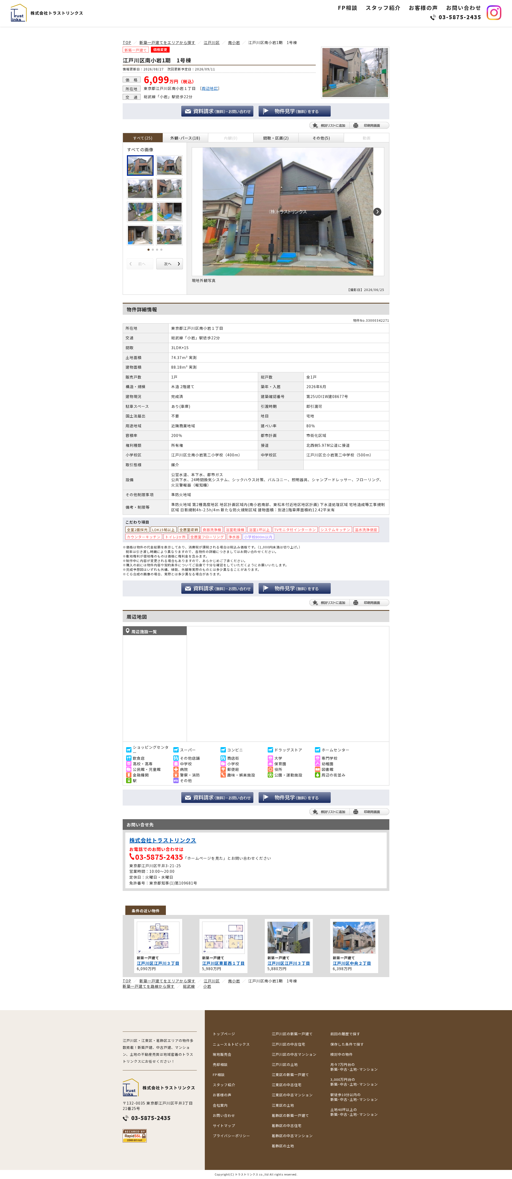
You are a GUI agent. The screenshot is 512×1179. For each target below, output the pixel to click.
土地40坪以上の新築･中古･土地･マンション (354, 1112)
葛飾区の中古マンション (292, 1135)
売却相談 (220, 1064)
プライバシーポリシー (231, 1135)
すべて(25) (143, 138)
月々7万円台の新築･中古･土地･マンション (354, 1067)
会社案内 (220, 1105)
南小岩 (234, 42)
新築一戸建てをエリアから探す (167, 42)
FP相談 (348, 7)
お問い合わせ (463, 7)
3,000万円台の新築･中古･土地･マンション (354, 1082)
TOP (127, 42)
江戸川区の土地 (285, 1064)
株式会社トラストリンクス (162, 840)
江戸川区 (212, 42)
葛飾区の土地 (283, 1146)
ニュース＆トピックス (231, 1044)
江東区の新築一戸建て (290, 1074)
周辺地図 (210, 88)
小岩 (207, 986)
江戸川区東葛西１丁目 (223, 963)
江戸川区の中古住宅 (288, 1044)
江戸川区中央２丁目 (352, 963)
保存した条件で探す (347, 1044)
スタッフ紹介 (383, 7)
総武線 (189, 986)
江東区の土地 (283, 1105)
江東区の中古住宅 (287, 1084)
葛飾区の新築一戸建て (290, 1115)
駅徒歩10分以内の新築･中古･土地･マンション (354, 1097)
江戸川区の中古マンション (294, 1054)
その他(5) (321, 138)
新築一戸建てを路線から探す (149, 986)
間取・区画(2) (276, 138)
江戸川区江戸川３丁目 (158, 963)
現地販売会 (222, 1054)
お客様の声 (423, 7)
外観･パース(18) (185, 138)
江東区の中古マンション (292, 1095)
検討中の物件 (341, 1054)
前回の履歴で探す (345, 1033)
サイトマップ (224, 1125)
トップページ (224, 1033)
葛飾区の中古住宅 (287, 1125)
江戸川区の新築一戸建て (292, 1033)
